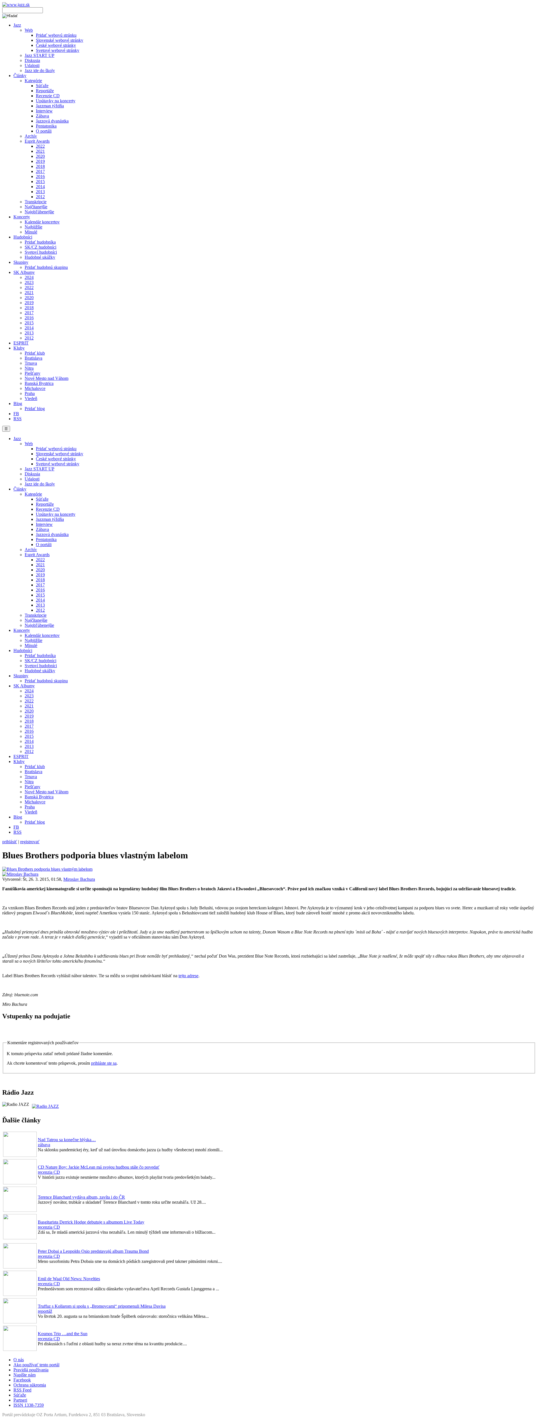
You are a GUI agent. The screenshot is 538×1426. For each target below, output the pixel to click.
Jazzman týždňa (50, 105)
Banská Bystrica (39, 383)
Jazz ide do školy (40, 70)
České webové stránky (56, 45)
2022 (40, 146)
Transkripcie (36, 201)
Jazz (17, 25)
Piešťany (32, 373)
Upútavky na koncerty (55, 100)
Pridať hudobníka (40, 242)
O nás (18, 1359)
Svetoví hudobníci (41, 252)
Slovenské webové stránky (59, 40)
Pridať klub (35, 353)
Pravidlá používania (30, 1369)
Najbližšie (33, 227)
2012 (40, 196)
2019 (40, 161)
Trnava (31, 363)
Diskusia (32, 60)
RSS (17, 418)
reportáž (45, 1311)
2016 (40, 176)
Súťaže (42, 85)
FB (16, 413)
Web (29, 30)
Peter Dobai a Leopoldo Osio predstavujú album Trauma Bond (93, 1251)
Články (19, 75)
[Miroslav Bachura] (20, 874)
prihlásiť (9, 841)
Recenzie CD (48, 95)
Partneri (20, 1400)
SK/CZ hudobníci (40, 247)
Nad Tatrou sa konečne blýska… (67, 1139)
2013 (40, 191)
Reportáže (45, 90)
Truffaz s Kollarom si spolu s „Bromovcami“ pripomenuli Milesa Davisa (102, 1306)
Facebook (22, 1380)
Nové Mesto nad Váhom (46, 378)
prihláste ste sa (104, 1063)
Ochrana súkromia (29, 1385)
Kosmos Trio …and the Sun (62, 1333)
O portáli (44, 131)
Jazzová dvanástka (52, 121)
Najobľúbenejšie (39, 211)
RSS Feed (22, 1390)
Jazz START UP (39, 55)
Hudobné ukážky (40, 257)
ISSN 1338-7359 (28, 1405)
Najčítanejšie (36, 206)
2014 (40, 186)
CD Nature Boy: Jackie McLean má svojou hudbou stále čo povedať (98, 1167)
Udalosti (32, 65)
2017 (40, 171)
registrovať (30, 841)
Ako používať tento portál (36, 1364)
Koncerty (21, 216)
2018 (40, 166)
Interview (44, 110)
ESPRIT (21, 343)
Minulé (31, 232)
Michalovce (35, 388)
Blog (17, 403)
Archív (31, 136)
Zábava (42, 116)
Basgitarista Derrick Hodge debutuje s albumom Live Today (91, 1222)
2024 (29, 277)
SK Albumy (24, 272)
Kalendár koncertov (42, 221)
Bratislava (33, 358)
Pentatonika (46, 126)
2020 (40, 156)
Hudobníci (22, 237)
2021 (40, 151)
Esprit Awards (37, 141)
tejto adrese (188, 975)
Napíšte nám (24, 1374)
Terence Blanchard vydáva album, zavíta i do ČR (81, 1197)
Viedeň (31, 398)
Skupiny (20, 262)
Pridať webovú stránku (56, 35)
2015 (40, 181)
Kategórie (33, 80)
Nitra (29, 368)
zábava (44, 1144)
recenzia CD (49, 1172)
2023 (29, 282)
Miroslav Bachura (79, 879)
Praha (30, 393)
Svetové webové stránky (57, 50)
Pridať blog (35, 408)
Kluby (19, 348)
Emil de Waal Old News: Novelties (69, 1278)
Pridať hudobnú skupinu (46, 267)
